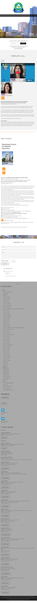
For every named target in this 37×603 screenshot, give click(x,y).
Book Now (4, 437)
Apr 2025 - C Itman (6, 322)
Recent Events (4, 295)
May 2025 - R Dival (6, 320)
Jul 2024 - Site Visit (6, 336)
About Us (3, 381)
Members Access (5, 368)
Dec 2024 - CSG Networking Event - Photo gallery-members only (13, 327)
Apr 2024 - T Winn (6, 341)
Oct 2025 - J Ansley (6, 312)
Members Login (5, 397)
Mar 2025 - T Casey (6, 324)
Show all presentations (18, 48)
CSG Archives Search (6, 378)
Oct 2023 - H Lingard (6, 348)
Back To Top (18, 283)
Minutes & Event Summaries (7, 386)
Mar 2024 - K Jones (6, 343)
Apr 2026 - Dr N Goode (7, 303)
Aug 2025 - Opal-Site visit (7, 315)
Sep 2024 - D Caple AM (7, 332)
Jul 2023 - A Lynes (6, 351)
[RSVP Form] (3, 169)
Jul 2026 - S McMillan (6, 298)
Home (3, 289)
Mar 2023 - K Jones (6, 358)
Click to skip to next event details (18, 41)
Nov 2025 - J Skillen (6, 310)
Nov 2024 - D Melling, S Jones (8, 329)
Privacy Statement (31, 596)
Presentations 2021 (6, 373)
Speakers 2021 (5, 363)
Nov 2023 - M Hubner (6, 346)
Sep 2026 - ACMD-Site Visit (7, 292)
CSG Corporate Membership (7, 389)
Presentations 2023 (6, 369)
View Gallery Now (5, 534)
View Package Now (6, 573)
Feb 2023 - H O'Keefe (6, 360)
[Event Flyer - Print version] (3, 172)
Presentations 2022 (6, 371)
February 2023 (18, 56)
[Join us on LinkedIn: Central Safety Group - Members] (2, 410)
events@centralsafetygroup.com (18, 222)
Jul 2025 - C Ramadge (6, 317)
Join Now (4, 403)
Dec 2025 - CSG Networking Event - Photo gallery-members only (13, 308)
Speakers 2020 (5, 365)
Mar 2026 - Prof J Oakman (7, 305)
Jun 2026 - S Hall (6, 300)
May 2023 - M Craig (6, 355)
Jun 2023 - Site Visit (6, 353)
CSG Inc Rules (5, 384)
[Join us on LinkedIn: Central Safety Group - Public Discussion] (2, 418)
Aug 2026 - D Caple (6, 296)
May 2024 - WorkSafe (6, 339)
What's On (4, 290)
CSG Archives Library (6, 376)
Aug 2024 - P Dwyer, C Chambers (8, 334)
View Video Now (5, 468)
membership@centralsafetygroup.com (22, 218)
